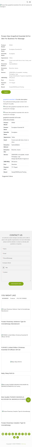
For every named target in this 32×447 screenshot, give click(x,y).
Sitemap (23, 444)
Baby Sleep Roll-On (7, 373)
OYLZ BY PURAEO (22, 298)
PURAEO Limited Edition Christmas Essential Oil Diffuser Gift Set (13, 349)
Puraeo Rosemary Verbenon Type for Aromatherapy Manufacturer (13, 323)
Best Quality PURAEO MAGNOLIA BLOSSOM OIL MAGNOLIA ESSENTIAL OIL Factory (16, 398)
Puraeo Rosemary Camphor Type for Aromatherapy (13, 424)
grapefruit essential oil (9, 99)
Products (12, 298)
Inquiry (6, 92)
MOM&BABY (5, 298)
